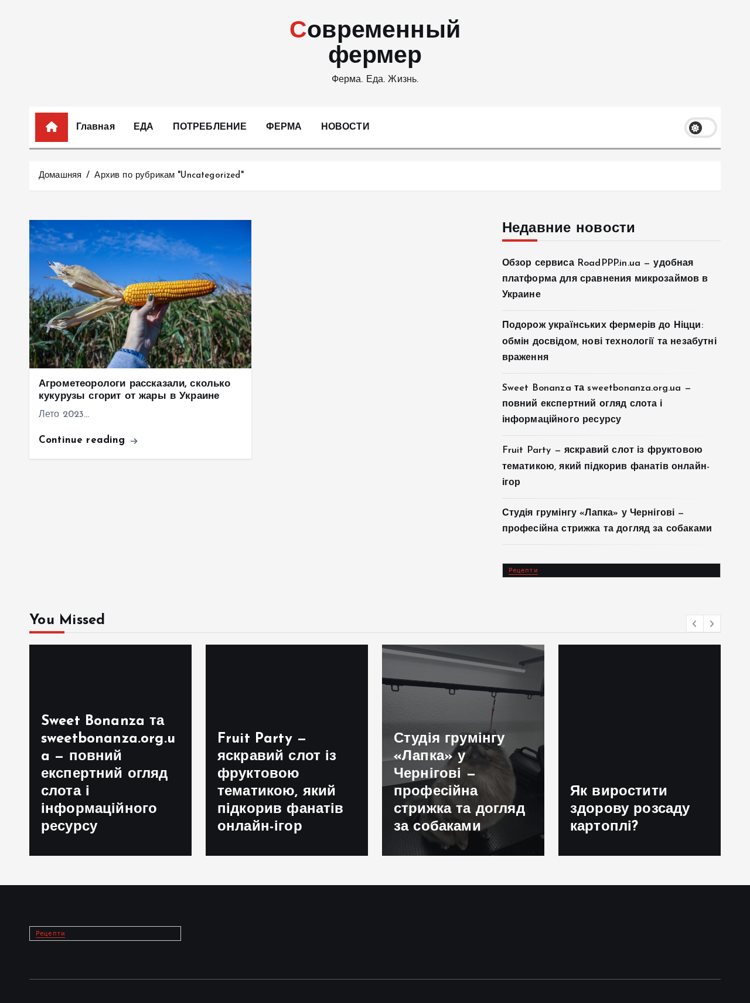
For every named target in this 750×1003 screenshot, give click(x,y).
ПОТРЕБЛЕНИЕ (210, 127)
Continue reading (84, 440)
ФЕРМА (284, 127)
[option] (110, 750)
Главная (95, 127)
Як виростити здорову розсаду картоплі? (630, 809)
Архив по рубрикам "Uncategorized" (168, 175)
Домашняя (60, 175)
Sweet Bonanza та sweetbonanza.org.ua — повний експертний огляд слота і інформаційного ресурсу (596, 404)
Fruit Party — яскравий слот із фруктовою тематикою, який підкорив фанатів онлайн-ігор (606, 466)
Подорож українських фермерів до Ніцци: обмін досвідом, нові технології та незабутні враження (609, 341)
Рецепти (523, 569)
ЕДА (144, 127)
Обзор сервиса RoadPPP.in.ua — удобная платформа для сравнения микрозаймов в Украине (605, 279)
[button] (695, 623)
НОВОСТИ (345, 127)
